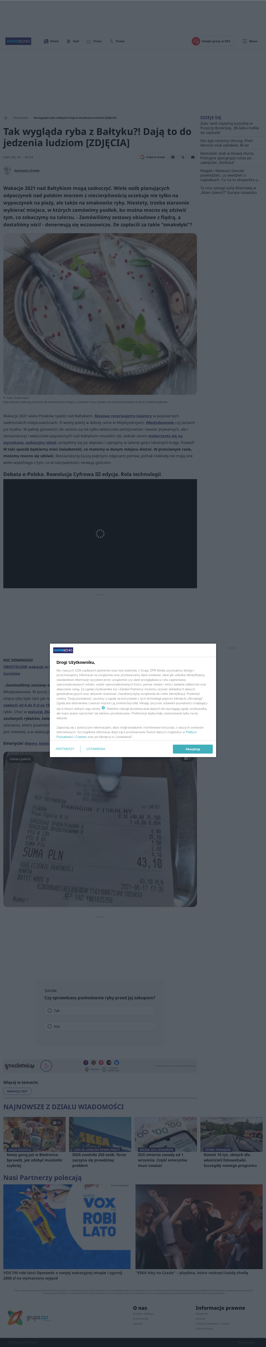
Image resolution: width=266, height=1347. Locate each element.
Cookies (81, 737)
